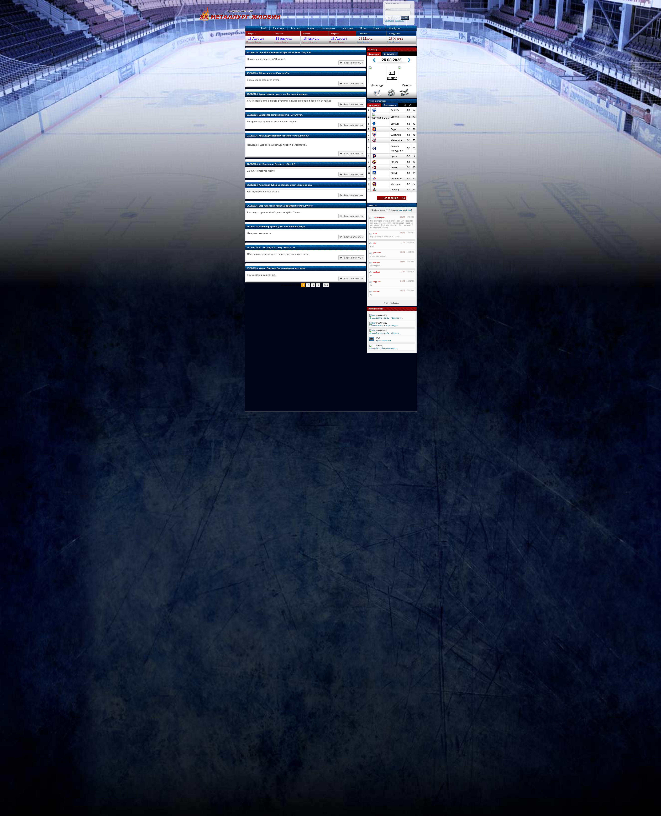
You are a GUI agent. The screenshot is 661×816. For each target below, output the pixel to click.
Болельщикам (328, 28)
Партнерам (347, 28)
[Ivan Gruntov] (372, 318)
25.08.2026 (392, 60)
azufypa (376, 272)
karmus (379, 346)
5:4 (392, 75)
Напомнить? (399, 21)
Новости (377, 28)
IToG (378, 338)
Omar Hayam (379, 218)
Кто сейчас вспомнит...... (387, 348)
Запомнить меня (394, 18)
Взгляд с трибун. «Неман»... (388, 333)
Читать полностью (353, 62)
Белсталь (295, 28)
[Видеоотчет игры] (407, 97)
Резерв (310, 28)
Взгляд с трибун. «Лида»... (387, 325)
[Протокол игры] (375, 97)
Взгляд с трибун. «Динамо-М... (389, 318)
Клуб (263, 28)
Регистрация (389, 21)
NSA (375, 233)
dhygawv (377, 282)
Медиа (363, 28)
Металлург (278, 28)
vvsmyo (376, 262)
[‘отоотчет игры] (391, 97)
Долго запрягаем (383, 341)
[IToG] (371, 341)
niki (374, 243)
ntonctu (376, 291)
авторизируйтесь (403, 210)
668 (326, 285)
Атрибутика (395, 28)
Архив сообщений (391, 303)
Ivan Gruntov (381, 315)
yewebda (377, 253)
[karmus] (372, 348)
